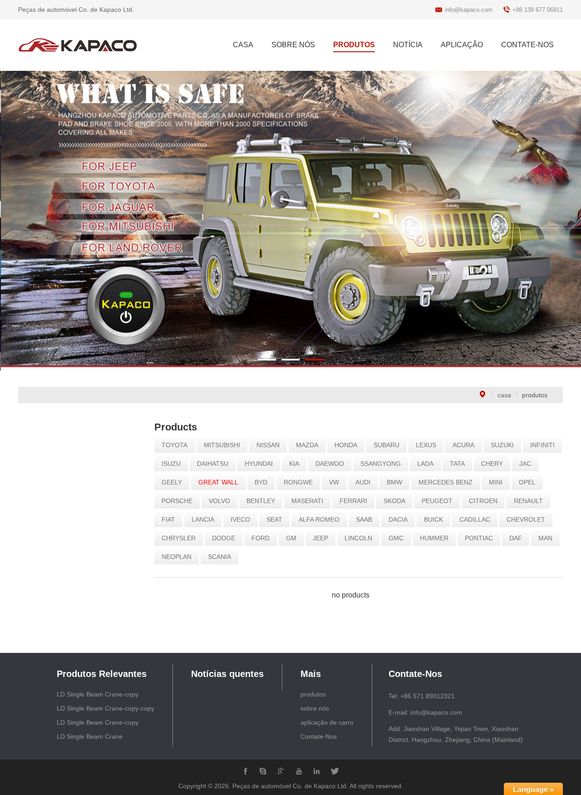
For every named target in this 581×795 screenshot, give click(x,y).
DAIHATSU (212, 463)
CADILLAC (474, 519)
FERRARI (353, 500)
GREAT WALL (218, 482)
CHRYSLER (179, 538)
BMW (394, 482)
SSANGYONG (380, 463)
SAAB (364, 519)
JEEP (320, 538)
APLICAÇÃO (462, 45)
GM (291, 538)
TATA (457, 463)
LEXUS (426, 445)
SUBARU (386, 445)
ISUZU (171, 463)
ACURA (463, 445)
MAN (545, 538)
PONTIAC (479, 538)
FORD (260, 538)
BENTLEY (260, 500)
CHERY (492, 463)
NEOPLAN (177, 556)
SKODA (394, 500)
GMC (396, 538)
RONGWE (298, 482)
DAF (515, 538)
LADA (425, 463)
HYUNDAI (259, 463)
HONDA (346, 445)
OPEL (527, 482)
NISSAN (268, 445)
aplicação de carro (327, 722)
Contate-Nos (318, 736)
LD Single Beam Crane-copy (97, 694)
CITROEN (483, 500)
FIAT (168, 519)
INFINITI (542, 445)
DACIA (398, 519)
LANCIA (203, 519)
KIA (294, 463)
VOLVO (219, 500)
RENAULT (528, 500)
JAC (525, 463)
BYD (261, 482)
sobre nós (314, 708)
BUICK (433, 519)
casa (504, 395)
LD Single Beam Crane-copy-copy (105, 708)
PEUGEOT (437, 500)
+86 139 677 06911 (537, 9)
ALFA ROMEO (319, 519)
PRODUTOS (354, 45)
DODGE (223, 538)
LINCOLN (358, 538)
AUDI (362, 482)
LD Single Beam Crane (90, 736)
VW (334, 482)
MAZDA (307, 445)
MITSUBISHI (222, 445)
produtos (313, 694)
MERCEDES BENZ (446, 482)
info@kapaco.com (468, 9)
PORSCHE (177, 500)
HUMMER (434, 538)
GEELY (172, 482)
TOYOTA (174, 445)
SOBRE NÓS (293, 45)
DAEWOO (329, 463)
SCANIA (219, 556)
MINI (495, 482)
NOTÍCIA (408, 45)
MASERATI (307, 500)
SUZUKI (502, 445)
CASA (243, 45)
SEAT (274, 519)
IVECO (240, 519)
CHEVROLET (526, 519)
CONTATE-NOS (527, 45)
